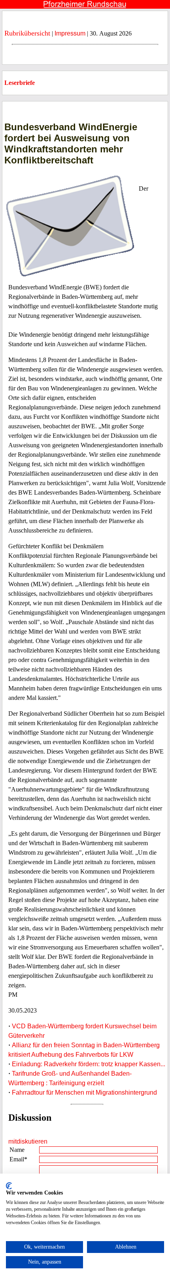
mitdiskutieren (27, 1141)
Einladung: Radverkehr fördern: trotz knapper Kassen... (88, 1064)
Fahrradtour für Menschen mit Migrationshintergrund (84, 1092)
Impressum (70, 33)
